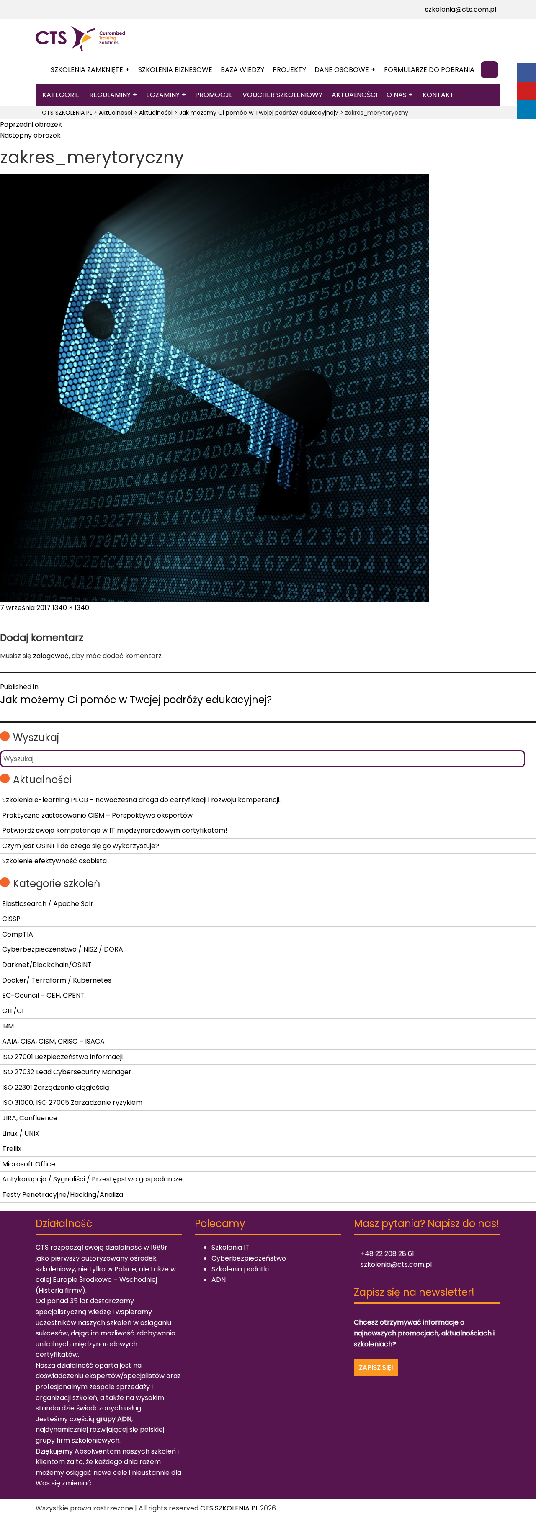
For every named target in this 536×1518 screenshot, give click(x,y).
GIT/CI (12, 1011)
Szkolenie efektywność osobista (54, 861)
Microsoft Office (28, 1164)
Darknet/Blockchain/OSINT (47, 965)
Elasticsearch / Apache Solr (47, 903)
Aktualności (354, 95)
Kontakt (438, 95)
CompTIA (17, 934)
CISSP (11, 919)
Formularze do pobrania (429, 70)
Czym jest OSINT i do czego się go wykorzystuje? (80, 846)
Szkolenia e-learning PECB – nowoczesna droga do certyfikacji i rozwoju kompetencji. (141, 800)
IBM (8, 1026)
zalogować (51, 656)
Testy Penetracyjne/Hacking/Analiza (62, 1194)
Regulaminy (110, 95)
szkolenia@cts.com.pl (459, 9)
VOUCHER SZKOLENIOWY (282, 95)
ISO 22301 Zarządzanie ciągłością (55, 1087)
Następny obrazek (30, 135)
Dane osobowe (341, 70)
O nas (397, 95)
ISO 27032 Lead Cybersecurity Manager (66, 1072)
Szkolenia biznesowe (175, 70)
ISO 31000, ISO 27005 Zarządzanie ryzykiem (72, 1102)
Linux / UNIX (20, 1133)
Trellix (11, 1148)
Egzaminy (163, 95)
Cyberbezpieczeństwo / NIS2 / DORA (62, 949)
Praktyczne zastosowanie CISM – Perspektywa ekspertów (97, 815)
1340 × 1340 (70, 607)
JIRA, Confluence (29, 1118)
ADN (218, 1279)
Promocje (214, 95)
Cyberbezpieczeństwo (248, 1258)
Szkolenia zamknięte (87, 70)
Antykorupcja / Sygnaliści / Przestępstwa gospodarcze (92, 1179)
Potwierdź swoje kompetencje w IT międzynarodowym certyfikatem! (114, 830)
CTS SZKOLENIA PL (229, 1508)
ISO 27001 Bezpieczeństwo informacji (62, 1057)
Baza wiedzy (242, 70)
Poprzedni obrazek (31, 124)
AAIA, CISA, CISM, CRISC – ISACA (53, 1041)
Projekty (289, 70)
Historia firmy (60, 1290)
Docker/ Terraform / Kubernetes (56, 980)
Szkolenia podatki (240, 1269)
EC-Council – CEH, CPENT (43, 995)
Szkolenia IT (230, 1247)
